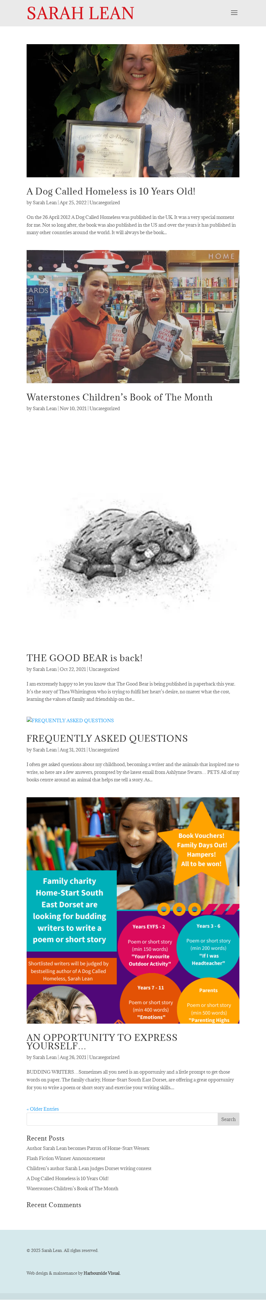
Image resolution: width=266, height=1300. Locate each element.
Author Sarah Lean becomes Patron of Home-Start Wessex (88, 1148)
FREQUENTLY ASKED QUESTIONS (107, 738)
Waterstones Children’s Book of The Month (120, 397)
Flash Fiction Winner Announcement (66, 1158)
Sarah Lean (45, 202)
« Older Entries (43, 1109)
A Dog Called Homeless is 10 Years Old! (111, 191)
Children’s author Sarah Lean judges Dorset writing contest (89, 1168)
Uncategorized (105, 202)
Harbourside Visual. (102, 1273)
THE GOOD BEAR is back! (85, 658)
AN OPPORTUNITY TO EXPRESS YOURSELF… (102, 1042)
